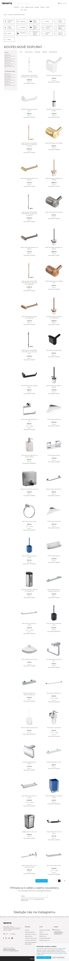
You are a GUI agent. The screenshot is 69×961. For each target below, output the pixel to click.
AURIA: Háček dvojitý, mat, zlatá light (54, 143)
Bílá (9, 57)
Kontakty (42, 7)
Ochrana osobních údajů (30, 938)
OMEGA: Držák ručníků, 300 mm (54, 489)
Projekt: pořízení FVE (44, 940)
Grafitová (9, 65)
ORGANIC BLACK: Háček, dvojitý (54, 350)
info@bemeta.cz (58, 933)
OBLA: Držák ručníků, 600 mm (54, 693)
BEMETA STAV (42, 936)
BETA (9, 81)
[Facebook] (3, 938)
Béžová (9, 55)
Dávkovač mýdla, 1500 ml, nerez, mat (29, 489)
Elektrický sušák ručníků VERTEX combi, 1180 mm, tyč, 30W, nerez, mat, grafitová (29, 214)
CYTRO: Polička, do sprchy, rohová (29, 659)
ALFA (9, 73)
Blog (25, 9)
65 (64, 880)
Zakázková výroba (29, 7)
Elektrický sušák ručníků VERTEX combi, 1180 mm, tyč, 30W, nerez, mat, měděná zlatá (29, 283)
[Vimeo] (9, 938)
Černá (9, 62)
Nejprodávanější (53, 52)
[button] (66, 3)
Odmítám (47, 957)
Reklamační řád (28, 936)
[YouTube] (12, 938)
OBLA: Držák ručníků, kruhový (29, 521)
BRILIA (9, 84)
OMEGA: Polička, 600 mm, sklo (54, 762)
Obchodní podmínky (30, 932)
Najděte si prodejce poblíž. (9, 949)
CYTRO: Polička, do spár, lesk (54, 419)
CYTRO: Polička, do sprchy (54, 455)
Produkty (16, 7)
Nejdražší (44, 52)
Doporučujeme (29, 52)
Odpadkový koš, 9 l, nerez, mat (29, 831)
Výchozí (21, 52)
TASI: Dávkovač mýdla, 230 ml (54, 727)
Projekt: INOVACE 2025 (44, 938)
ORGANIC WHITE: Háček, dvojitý (53, 75)
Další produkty (41, 881)
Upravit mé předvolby (58, 957)
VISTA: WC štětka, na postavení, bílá (29, 727)
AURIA (9, 78)
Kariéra (47, 7)
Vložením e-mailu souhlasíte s (32, 899)
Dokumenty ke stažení (44, 930)
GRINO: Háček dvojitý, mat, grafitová (54, 212)
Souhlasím (40, 957)
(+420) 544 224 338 (58, 932)
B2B (22, 9)
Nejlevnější (37, 52)
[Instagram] (6, 938)
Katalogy (37, 7)
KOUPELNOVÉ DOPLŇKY (19, 14)
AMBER (9, 76)
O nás (22, 7)
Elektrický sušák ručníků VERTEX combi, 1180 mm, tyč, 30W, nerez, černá (29, 352)
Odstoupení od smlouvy (30, 934)
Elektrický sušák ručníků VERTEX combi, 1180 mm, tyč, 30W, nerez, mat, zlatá (29, 144)
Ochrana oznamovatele (30, 940)
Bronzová (10, 60)
